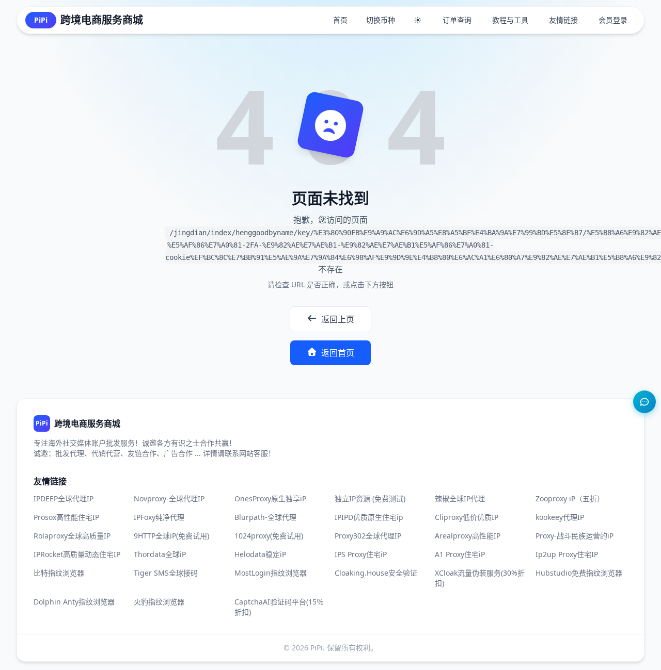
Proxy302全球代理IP (368, 536)
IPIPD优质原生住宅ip (369, 517)
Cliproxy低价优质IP (466, 517)
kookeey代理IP (560, 517)
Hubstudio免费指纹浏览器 (579, 573)
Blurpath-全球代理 (265, 517)
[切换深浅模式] (417, 20)
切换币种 (380, 20)
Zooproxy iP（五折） (570, 498)
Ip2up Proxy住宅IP (567, 554)
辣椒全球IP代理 (460, 498)
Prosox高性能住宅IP (66, 517)
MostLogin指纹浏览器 (270, 573)
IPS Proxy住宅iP (361, 554)
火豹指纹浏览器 (159, 602)
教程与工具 (510, 20)
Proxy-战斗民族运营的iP (574, 536)
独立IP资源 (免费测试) (370, 498)
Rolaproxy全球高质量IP (72, 536)
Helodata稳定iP (260, 554)
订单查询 (457, 20)
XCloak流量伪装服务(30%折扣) (480, 578)
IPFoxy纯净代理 (159, 517)
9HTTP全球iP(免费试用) (171, 536)
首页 (340, 20)
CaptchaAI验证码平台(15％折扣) (279, 607)
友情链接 (563, 20)
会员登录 (613, 20)
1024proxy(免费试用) (268, 536)
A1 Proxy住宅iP (460, 554)
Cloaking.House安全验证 (376, 573)
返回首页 (337, 352)
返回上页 (337, 319)
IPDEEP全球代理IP (63, 498)
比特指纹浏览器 (59, 573)
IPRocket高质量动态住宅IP (77, 554)
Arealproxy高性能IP (467, 536)
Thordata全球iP (160, 554)
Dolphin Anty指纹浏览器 (74, 602)
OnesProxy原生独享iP (270, 498)
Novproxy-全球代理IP (169, 498)
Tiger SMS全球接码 (166, 573)
